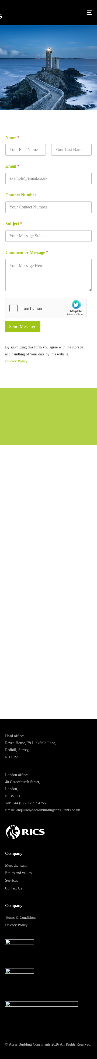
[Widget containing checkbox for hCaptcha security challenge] (45, 308)
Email (12, 166)
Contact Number (20, 195)
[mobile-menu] (89, 12)
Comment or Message (26, 252)
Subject (13, 223)
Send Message (22, 326)
